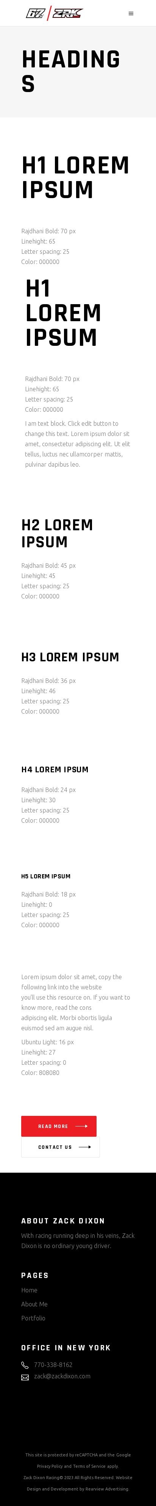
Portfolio (33, 1318)
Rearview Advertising (107, 1489)
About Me (34, 1304)
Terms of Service (89, 1466)
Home (29, 1290)
